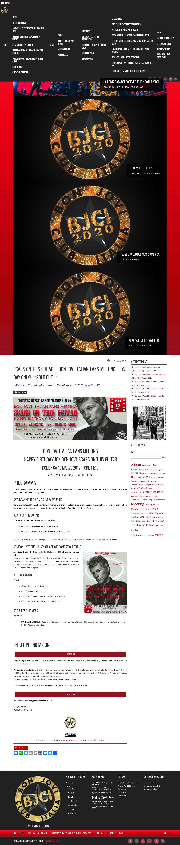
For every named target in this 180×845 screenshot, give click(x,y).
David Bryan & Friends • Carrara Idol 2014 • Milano (131, 50)
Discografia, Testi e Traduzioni (90, 38)
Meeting (137, 504)
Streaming (145, 521)
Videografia (87, 58)
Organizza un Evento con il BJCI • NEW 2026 (28, 30)
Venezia (150, 535)
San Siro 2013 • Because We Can (125, 57)
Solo (148, 517)
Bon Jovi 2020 (140, 477)
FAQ (121, 833)
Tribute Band (17, 66)
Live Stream (135, 500)
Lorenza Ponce (159, 500)
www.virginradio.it (150, 789)
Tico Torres (72, 809)
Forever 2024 (88, 53)
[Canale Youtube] (144, 841)
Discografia (87, 31)
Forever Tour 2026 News (66, 42)
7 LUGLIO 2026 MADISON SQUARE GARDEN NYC (123, 87)
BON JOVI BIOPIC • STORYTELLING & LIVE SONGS (27, 60)
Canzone (134, 481)
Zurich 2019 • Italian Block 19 (125, 29)
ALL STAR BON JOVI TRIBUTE (22, 44)
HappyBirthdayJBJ (137, 492)
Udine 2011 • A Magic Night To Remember (129, 71)
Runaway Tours (163, 49)
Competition (149, 485)
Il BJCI (14, 17)
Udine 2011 (142, 535)
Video (159, 535)
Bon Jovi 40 (161, 473)
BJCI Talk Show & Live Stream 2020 (127, 24)
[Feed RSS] (176, 79)
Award (156, 465)
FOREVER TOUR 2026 (142, 168)
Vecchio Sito (72, 813)
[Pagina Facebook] (131, 841)
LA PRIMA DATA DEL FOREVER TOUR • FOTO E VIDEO (132, 82)
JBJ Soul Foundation (165, 38)
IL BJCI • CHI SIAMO (19, 22)
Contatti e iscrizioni (20, 72)
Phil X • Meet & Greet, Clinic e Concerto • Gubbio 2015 (102, 802)
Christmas (153, 481)
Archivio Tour (64, 49)
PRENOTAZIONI (70, 654)
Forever (149, 488)
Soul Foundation (157, 517)
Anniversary (147, 465)
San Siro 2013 (138, 517)
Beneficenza (137, 469)
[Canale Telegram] (171, 79)
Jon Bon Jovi (72, 801)
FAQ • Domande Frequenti (163, 56)
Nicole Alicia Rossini (53, 841)
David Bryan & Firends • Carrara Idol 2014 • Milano (103, 797)
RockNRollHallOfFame (138, 513)
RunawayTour (155, 513)
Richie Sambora (73, 805)
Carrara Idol (144, 481)
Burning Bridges (157, 477)
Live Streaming (146, 500)
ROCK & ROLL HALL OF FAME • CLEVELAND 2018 (130, 35)
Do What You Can (138, 488)
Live (154, 496)
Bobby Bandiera (150, 473)
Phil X (155, 509)
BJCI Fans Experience (37, 833)
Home (5, 44)
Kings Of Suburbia (145, 496)
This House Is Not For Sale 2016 (148, 527)
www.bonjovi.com (150, 783)
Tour (60, 35)
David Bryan (72, 797)
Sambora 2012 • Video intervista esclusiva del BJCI (101, 788)
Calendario (63, 54)
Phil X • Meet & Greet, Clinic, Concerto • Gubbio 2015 (132, 42)
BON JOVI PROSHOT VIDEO (140, 346)
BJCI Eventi (70, 783)
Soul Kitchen (136, 521)
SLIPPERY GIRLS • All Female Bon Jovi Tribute (27, 52)
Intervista (150, 492)
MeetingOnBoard (152, 505)
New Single (145, 509)
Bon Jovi (71, 793)
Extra (159, 32)
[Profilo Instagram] (137, 841)
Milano (134, 509)
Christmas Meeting (137, 484)
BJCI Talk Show (137, 473)
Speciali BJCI (117, 18)
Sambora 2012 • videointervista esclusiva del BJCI (132, 64)
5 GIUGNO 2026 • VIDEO (130, 259)
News (52, 44)
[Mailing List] (166, 79)
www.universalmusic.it (152, 786)
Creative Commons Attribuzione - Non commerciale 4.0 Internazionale (80, 740)
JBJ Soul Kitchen (164, 43)
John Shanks (134, 496)
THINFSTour (157, 521)
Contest (160, 485)
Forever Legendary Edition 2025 (94, 46)
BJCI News (22, 392)
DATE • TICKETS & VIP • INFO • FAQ (145, 173)
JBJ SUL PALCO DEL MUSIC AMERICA (140, 254)
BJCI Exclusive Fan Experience (155, 470)
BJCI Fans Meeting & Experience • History (26, 38)
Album (136, 465)
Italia (160, 491)
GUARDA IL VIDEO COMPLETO (144, 340)
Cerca (133, 452)
